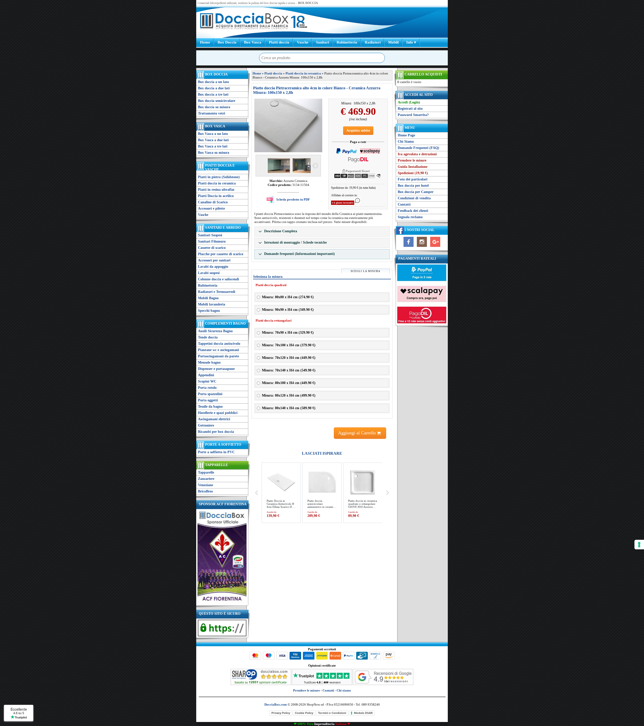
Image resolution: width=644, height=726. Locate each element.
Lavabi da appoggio (213, 267)
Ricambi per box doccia (216, 432)
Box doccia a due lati (214, 88)
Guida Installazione (412, 167)
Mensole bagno (209, 362)
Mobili (393, 42)
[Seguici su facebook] (408, 247)
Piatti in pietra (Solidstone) (219, 177)
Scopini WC (207, 381)
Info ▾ (411, 42)
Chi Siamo (406, 141)
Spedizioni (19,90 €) (413, 173)
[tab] (322, 231)
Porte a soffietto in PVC (216, 452)
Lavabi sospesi (209, 273)
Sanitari (322, 42)
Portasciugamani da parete (218, 356)
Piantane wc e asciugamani (218, 350)
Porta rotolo (207, 388)
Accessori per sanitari (214, 260)
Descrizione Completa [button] (280, 231)
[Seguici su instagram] (422, 247)
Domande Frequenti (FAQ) (418, 148)
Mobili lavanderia (211, 304)
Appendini (206, 375)
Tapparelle (216, 465)
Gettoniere (206, 425)
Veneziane (205, 485)
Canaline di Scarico (213, 202)
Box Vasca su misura (213, 153)
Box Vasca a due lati (213, 140)
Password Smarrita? (413, 115)
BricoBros (205, 491)
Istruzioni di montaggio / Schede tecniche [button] (295, 242)
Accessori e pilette (211, 208)
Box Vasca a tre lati (212, 146)
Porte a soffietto (223, 444)
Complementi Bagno (225, 323)
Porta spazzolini (210, 394)
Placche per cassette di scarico (220, 254)
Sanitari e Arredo (223, 228)
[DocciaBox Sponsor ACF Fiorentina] (222, 602)
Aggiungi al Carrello (357, 432)
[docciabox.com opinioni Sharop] (261, 684)
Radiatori (373, 42)
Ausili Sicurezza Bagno (215, 331)
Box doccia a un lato (213, 82)
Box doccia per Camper (415, 192)
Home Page (406, 135)
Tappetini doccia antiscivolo (219, 344)
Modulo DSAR (363, 713)
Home (205, 42)
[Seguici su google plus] (435, 247)
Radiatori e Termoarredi (216, 292)
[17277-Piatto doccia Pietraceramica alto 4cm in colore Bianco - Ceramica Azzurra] (278, 166)
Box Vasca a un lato (213, 134)
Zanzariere (206, 479)
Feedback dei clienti (413, 211)
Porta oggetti (208, 400)
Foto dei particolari (412, 179)
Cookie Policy (304, 713)
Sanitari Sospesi (210, 235)
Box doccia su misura (214, 107)
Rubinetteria (347, 42)
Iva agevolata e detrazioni (417, 154)
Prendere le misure (412, 160)
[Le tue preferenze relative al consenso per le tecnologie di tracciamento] (639, 544)
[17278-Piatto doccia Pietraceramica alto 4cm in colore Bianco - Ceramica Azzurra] (303, 166)
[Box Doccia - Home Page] (244, 22)
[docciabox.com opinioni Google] (383, 684)
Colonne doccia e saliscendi (218, 279)
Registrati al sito (410, 108)
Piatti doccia (279, 42)
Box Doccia (227, 42)
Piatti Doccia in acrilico (216, 196)
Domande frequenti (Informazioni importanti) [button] (299, 254)
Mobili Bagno (208, 298)
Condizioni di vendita (414, 198)
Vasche (302, 42)
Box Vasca (252, 42)
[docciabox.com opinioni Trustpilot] (322, 684)
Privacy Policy (280, 713)
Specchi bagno (209, 311)
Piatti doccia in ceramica (217, 183)
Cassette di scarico (212, 248)
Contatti (404, 204)
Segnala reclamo (410, 217)
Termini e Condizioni (332, 713)
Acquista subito (358, 130)
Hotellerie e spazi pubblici (217, 413)
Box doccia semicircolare (216, 101)
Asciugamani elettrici (214, 419)
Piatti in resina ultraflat (216, 190)
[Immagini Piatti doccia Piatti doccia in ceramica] (288, 125)
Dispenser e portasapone (216, 369)
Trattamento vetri (211, 113)
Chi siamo (344, 690)
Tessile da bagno (210, 406)
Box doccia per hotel (413, 185)
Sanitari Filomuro (212, 241)
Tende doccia (208, 337)
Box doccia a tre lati (213, 94)
